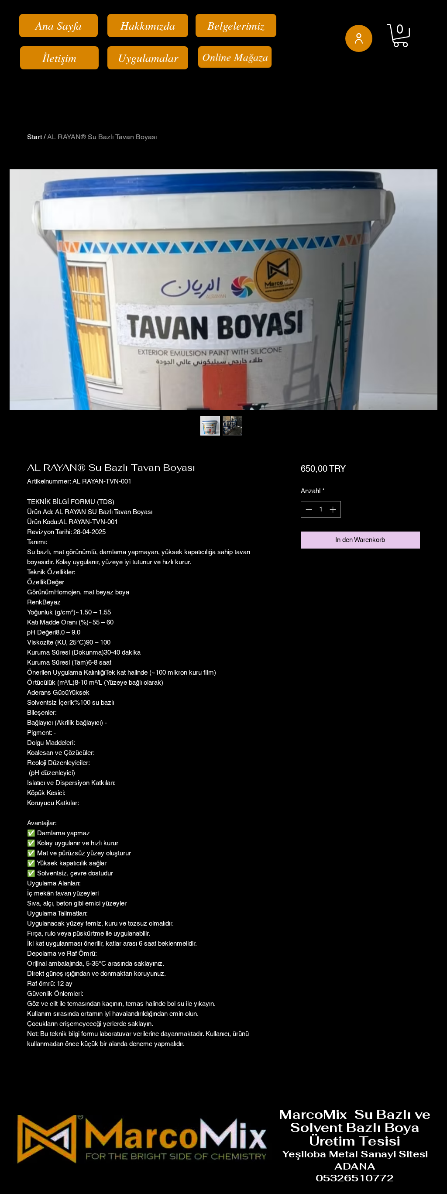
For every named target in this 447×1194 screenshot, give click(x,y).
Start (34, 137)
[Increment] (334, 509)
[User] (358, 38)
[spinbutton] (320, 509)
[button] (400, 35)
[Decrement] (308, 509)
